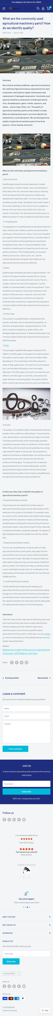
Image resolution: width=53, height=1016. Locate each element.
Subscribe (26, 791)
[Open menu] (4, 8)
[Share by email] (26, 662)
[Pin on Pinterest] (17, 662)
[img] (26, 839)
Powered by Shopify (10, 1010)
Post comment (15, 749)
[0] (48, 8)
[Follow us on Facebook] (4, 819)
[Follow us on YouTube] (24, 819)
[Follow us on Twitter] (9, 819)
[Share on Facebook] (12, 662)
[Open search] (38, 8)
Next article (43, 678)
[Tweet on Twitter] (21, 662)
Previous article (12, 678)
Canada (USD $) (9, 973)
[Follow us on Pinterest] (19, 819)
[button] (24, 877)
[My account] (43, 8)
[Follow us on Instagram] (14, 819)
